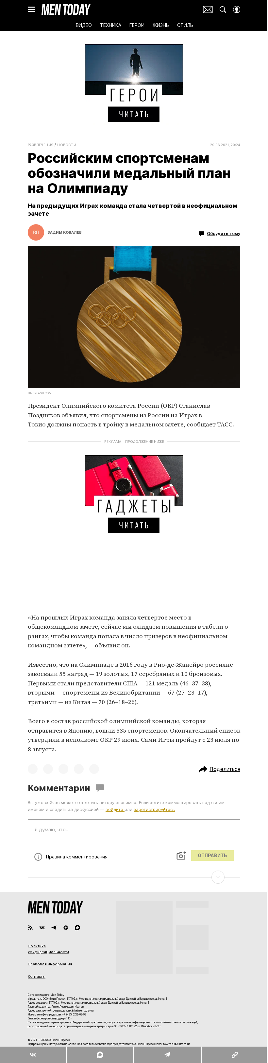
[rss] (30, 927)
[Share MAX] (99, 1055)
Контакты (36, 976)
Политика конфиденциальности (48, 949)
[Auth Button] (236, 9)
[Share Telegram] (167, 1055)
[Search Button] (222, 9)
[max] (77, 927)
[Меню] (31, 9)
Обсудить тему (223, 233)
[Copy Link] (234, 1055)
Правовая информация (50, 964)
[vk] (42, 927)
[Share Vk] (33, 1055)
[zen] (65, 927)
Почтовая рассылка (208, 9)
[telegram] (54, 927)
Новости (66, 145)
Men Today (66, 9)
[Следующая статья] (134, 877)
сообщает (201, 424)
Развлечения (40, 145)
